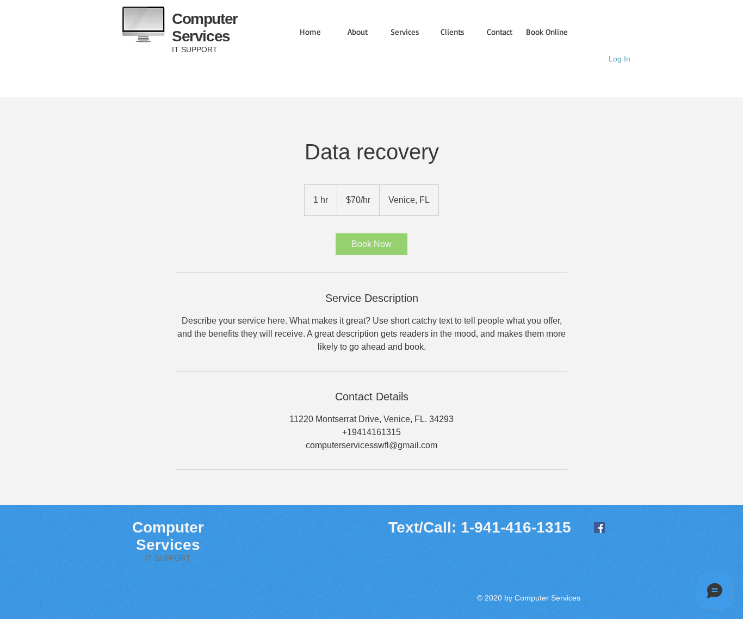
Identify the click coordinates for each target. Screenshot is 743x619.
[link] (371, 244)
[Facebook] (599, 527)
